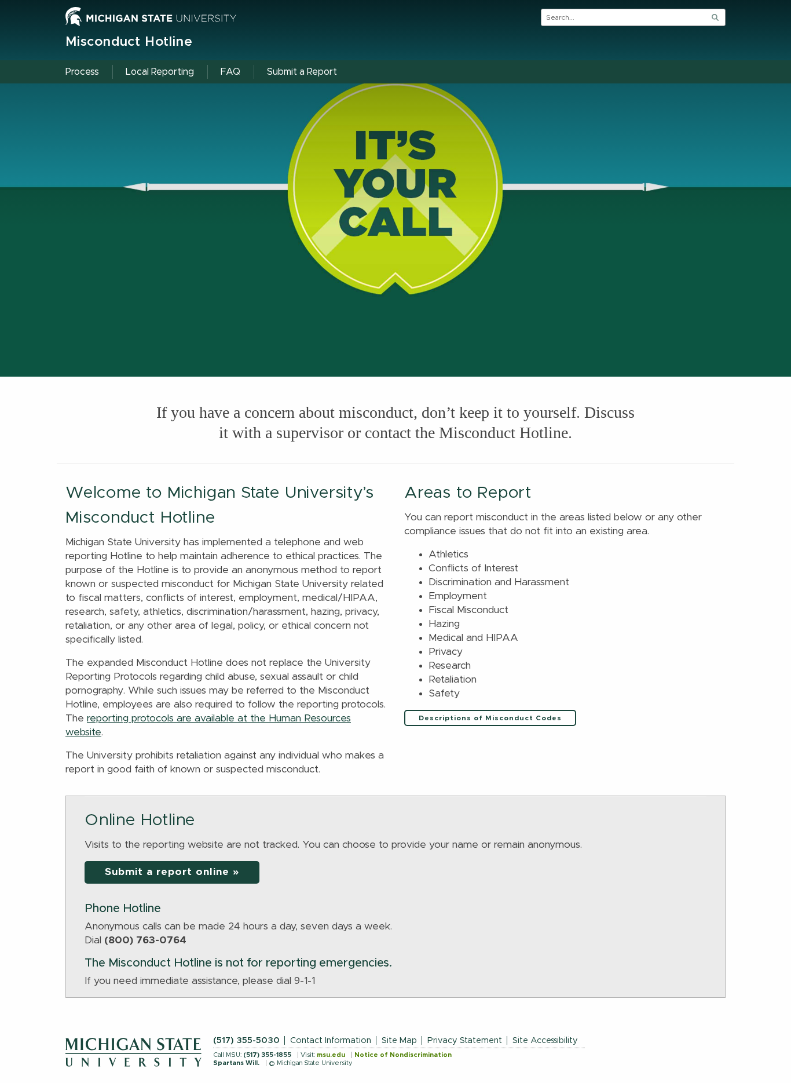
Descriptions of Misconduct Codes (490, 717)
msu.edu (331, 1055)
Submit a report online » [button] (172, 872)
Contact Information (330, 1040)
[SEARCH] (715, 17)
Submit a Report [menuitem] (302, 71)
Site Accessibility (545, 1040)
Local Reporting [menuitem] (160, 71)
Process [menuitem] (82, 71)
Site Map (399, 1040)
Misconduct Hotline (128, 42)
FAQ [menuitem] (230, 71)
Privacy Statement (464, 1040)
